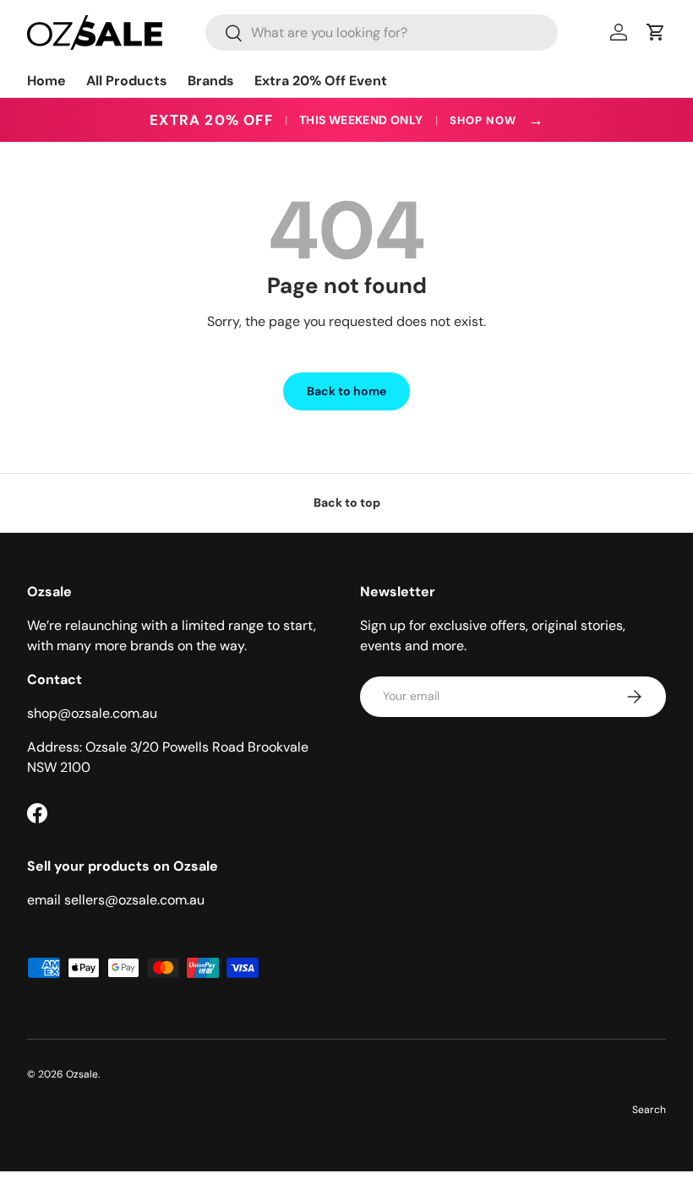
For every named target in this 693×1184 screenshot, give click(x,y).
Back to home (346, 391)
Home (46, 81)
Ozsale (82, 1074)
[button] (655, 32)
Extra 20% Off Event (320, 81)
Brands (211, 81)
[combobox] (381, 32)
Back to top (347, 502)
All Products (126, 81)
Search (649, 1109)
